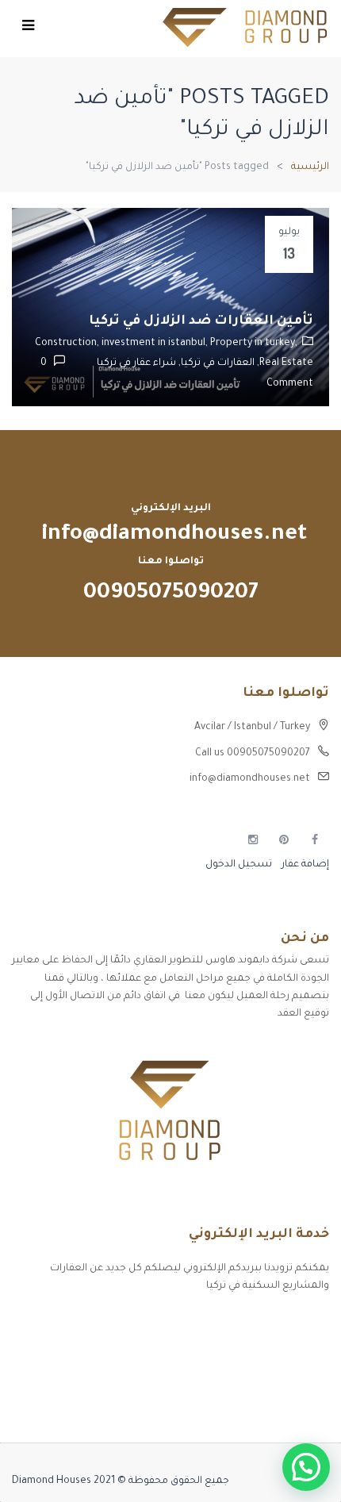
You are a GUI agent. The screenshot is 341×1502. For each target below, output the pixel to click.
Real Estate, (284, 363)
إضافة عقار (304, 864)
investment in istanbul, (156, 343)
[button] (306, 1467)
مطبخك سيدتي (294, 1406)
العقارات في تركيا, (215, 363)
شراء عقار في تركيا (136, 363)
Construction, (68, 343)
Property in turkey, (253, 343)
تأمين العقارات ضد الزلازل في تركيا (201, 321)
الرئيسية (310, 167)
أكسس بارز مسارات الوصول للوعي (251, 1322)
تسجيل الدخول (238, 864)
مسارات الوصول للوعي (278, 1350)
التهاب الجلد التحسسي (277, 1378)
